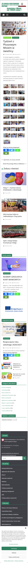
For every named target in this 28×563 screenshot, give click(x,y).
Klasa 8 (3, 475)
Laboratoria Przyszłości (8, 395)
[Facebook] (6, 150)
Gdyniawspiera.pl (6, 524)
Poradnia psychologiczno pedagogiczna (12, 517)
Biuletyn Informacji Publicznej (10, 508)
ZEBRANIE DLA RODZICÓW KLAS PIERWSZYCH (17, 365)
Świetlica (4, 481)
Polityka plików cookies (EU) (9, 498)
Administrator (16, 282)
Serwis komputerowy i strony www (11, 521)
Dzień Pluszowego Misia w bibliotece (13, 164)
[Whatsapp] (17, 150)
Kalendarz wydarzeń (7, 478)
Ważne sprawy (5, 398)
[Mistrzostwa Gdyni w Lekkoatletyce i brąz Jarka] (14, 200)
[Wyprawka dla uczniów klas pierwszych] (7, 376)
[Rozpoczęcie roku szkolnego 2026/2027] (14, 329)
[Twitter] (12, 150)
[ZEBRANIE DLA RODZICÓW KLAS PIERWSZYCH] (7, 366)
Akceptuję (14, 548)
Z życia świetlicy (7, 37)
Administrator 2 (17, 54)
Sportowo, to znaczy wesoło (12, 160)
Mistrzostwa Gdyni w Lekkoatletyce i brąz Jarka (12, 215)
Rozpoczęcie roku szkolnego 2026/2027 (12, 343)
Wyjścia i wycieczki (6, 403)
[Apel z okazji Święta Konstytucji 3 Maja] (14, 226)
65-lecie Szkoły (5, 387)
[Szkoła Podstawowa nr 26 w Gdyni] (3, 15)
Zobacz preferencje (14, 557)
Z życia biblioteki (6, 405)
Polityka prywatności (19, 560)
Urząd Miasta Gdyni (7, 511)
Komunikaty (5, 390)
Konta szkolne (7, 273)
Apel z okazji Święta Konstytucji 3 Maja (10, 242)
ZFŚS (3, 494)
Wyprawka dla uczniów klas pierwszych (19, 374)
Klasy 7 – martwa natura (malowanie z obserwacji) (12, 189)
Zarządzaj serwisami (13, 544)
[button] (25, 528)
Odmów (14, 553)
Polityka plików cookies (9, 560)
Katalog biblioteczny (7, 468)
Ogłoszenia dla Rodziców (8, 471)
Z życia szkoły (16, 37)
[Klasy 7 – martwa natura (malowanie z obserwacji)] (14, 173)
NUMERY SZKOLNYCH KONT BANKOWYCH (12, 278)
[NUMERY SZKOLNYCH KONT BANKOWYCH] (14, 264)
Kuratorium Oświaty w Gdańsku (10, 514)
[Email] (6, 153)
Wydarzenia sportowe (7, 400)
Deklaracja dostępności (8, 491)
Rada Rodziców (6, 485)
